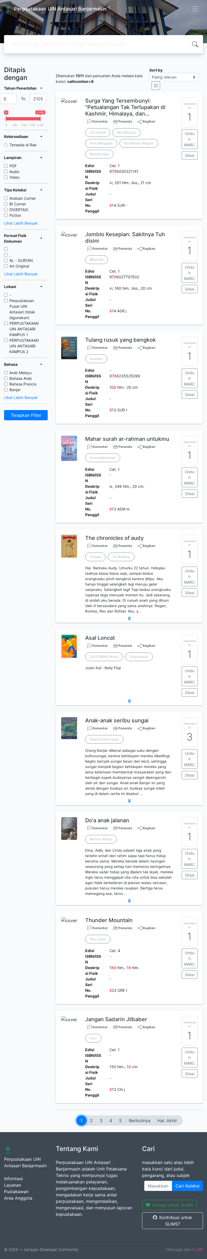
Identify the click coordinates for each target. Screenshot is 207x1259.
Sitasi (189, 155)
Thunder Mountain (109, 920)
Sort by (156, 70)
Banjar (14, 389)
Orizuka (95, 557)
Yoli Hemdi (98, 132)
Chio (93, 1038)
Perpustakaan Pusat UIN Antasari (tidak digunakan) (22, 309)
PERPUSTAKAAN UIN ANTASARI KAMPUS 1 (24, 329)
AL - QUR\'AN (21, 260)
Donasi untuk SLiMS (173, 1205)
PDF (13, 166)
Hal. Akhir (167, 1120)
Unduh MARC (189, 139)
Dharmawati (139, 657)
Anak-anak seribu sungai (117, 720)
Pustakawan (16, 1191)
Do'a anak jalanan (107, 820)
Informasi (13, 1178)
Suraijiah (96, 359)
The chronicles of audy (114, 538)
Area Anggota (18, 1198)
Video (14, 177)
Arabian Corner (22, 198)
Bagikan (148, 121)
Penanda (125, 121)
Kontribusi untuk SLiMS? (175, 1221)
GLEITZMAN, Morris (104, 657)
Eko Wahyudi (126, 132)
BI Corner (17, 204)
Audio (14, 171)
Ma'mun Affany (101, 839)
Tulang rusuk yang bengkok (120, 340)
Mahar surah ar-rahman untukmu (127, 439)
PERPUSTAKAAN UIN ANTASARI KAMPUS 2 (24, 346)
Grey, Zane (98, 939)
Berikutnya (139, 1120)
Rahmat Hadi (99, 154)
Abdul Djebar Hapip (104, 739)
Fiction (15, 215)
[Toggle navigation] (195, 9)
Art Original (19, 266)
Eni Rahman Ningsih (139, 143)
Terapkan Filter (26, 415)
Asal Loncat (100, 638)
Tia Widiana (121, 557)
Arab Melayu (20, 372)
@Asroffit (97, 260)
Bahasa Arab (20, 378)
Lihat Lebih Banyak (21, 223)
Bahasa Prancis (22, 384)
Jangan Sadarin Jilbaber (116, 1019)
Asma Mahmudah (103, 458)
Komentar (100, 121)
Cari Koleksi (187, 1186)
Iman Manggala (101, 143)
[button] (129, 618)
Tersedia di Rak (23, 145)
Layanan (12, 1185)
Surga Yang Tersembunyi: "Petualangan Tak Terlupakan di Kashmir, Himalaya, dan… (125, 107)
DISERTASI (18, 209)
